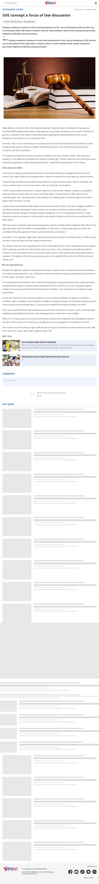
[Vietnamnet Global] (56, 5)
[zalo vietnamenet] (94, 872)
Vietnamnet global (12, 9)
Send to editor (88, 878)
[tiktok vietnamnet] (82, 872)
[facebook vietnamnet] (70, 872)
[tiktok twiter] (88, 872)
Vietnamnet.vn (11, 3)
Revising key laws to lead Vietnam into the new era (45, 356)
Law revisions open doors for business (39, 342)
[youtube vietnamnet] (76, 872)
